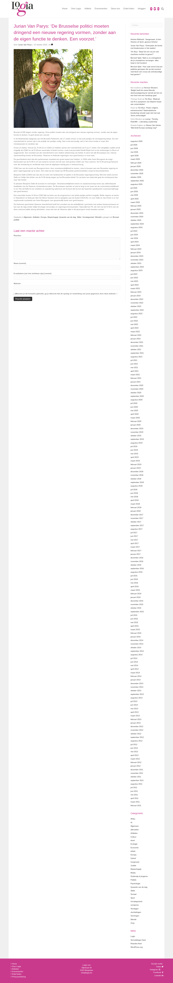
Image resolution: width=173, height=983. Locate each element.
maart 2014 (135, 673)
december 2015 (137, 601)
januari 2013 (136, 723)
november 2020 (137, 389)
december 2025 (137, 170)
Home (65, 8)
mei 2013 (134, 709)
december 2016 (137, 558)
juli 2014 (134, 658)
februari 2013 (136, 719)
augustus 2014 (136, 655)
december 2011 (137, 770)
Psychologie (135, 884)
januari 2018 (136, 511)
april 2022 (135, 328)
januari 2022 (136, 339)
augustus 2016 (136, 572)
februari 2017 (136, 551)
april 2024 (135, 242)
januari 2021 (136, 382)
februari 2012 (136, 762)
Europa (43, 217)
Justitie (133, 865)
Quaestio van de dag (67, 217)
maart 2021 (135, 375)
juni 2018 (134, 493)
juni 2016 (134, 579)
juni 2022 (134, 321)
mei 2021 (134, 367)
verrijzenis (135, 905)
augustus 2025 (136, 184)
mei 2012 (134, 752)
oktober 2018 (136, 479)
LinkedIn (157, 975)
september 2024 (137, 224)
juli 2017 (134, 533)
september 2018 (137, 482)
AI (131, 822)
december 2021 (137, 342)
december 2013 (137, 683)
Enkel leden (128, 8)
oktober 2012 (136, 734)
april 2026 (135, 156)
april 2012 (135, 755)
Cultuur (133, 837)
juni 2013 (134, 705)
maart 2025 (135, 202)
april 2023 (135, 285)
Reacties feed (136, 944)
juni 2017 (134, 536)
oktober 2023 (136, 263)
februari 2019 (136, 464)
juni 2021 (134, 364)
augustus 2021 (136, 357)
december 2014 (137, 640)
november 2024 (137, 217)
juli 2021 (134, 360)
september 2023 (137, 267)
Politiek (133, 880)
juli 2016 (134, 576)
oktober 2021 (136, 349)
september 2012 (137, 737)
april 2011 (134, 798)
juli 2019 (134, 446)
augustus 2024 (136, 227)
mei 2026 (134, 152)
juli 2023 (134, 274)
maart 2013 (135, 716)
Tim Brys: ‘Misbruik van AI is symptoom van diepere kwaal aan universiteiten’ (146, 101)
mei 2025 (134, 195)
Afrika (133, 819)
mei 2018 (134, 497)
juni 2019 (134, 450)
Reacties (17, 235)
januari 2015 (136, 637)
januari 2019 (136, 468)
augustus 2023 (136, 270)
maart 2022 (135, 332)
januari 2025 (136, 209)
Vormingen (135, 916)
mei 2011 (134, 795)
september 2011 (137, 780)
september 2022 (137, 310)
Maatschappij (52, 217)
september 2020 (137, 396)
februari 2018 (136, 507)
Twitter (158, 967)
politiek (16, 220)
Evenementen (101, 8)
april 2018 (135, 500)
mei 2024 (134, 238)
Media (133, 873)
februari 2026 (136, 163)
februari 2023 (136, 292)
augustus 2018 (136, 486)
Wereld (98, 217)
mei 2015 (134, 622)
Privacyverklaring (19, 977)
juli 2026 (134, 145)
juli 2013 (134, 701)
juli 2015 (134, 615)
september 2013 (137, 694)
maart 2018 (135, 504)
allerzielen (135, 830)
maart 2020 (135, 418)
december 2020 (137, 385)
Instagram (154, 970)
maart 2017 (135, 547)
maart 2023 (135, 288)
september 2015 (137, 612)
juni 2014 (134, 662)
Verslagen (135, 909)
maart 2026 (135, 159)
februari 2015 (136, 633)
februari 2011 (136, 805)
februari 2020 (136, 421)
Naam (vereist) (20, 263)
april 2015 (135, 626)
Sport (133, 898)
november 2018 (137, 475)
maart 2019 (135, 461)
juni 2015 (134, 619)
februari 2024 (136, 249)
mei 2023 (134, 281)
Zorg (132, 923)
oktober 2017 (136, 522)
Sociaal (133, 894)
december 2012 (137, 726)
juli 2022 (134, 317)
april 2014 (135, 669)
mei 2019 (134, 454)
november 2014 (137, 644)
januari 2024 (136, 252)
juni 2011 (134, 791)
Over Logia (76, 8)
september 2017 (137, 525)
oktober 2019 (136, 436)
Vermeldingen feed (138, 940)
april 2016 (135, 586)
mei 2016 (134, 583)
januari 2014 (136, 680)
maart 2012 (135, 759)
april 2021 (135, 371)
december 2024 (137, 213)
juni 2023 (134, 278)
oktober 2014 (136, 647)
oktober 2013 (136, 691)
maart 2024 (135, 245)
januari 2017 (136, 554)
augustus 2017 (136, 529)
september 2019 (137, 439)
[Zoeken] (160, 9)
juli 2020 (134, 403)
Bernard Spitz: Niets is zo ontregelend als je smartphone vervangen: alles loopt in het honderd (146, 60)
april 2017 (135, 543)
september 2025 (137, 181)
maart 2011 (135, 802)
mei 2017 (134, 540)
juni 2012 (134, 748)
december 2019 (137, 428)
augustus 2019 (136, 443)
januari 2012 (136, 766)
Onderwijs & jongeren (139, 876)
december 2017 (137, 515)
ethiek (133, 851)
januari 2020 (136, 425)
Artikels (87, 8)
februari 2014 (136, 676)
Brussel (116, 217)
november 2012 (137, 730)
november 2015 (137, 604)
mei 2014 (134, 665)
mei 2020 (134, 410)
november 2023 (137, 260)
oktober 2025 (136, 177)
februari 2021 (136, 378)
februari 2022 (136, 335)
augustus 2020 (136, 400)
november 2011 (137, 773)
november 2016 (137, 561)
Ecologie (134, 844)
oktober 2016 (136, 565)
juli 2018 (134, 490)
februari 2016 (136, 594)
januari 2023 (136, 296)
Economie (135, 848)
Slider (79, 217)
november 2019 (137, 432)
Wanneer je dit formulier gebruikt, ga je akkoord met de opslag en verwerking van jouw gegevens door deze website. (66, 294)
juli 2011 (134, 787)
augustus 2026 (136, 141)
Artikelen (36, 217)
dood (133, 840)
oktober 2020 (136, 393)
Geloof (133, 858)
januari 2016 (136, 597)
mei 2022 (134, 324)
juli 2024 (134, 231)
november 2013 (137, 687)
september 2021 (137, 353)
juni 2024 (134, 235)
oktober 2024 (136, 220)
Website (17, 283)
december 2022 (137, 299)
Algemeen (28, 217)
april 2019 (135, 457)
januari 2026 (136, 166)
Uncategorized (88, 217)
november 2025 (137, 173)
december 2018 (137, 472)
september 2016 (137, 568)
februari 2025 (136, 206)
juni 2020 (134, 407)
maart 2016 (135, 590)
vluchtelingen (136, 912)
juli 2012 (134, 744)
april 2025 (135, 199)
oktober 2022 (136, 306)
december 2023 (137, 256)
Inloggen (142, 8)
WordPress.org (137, 947)
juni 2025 (134, 191)
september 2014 (137, 651)
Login (133, 936)
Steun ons (115, 8)
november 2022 (137, 303)
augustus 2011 (136, 784)
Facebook (157, 972)
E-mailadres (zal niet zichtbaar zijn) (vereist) (32, 273)
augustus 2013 (136, 698)
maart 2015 (135, 629)
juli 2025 (134, 188)
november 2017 (137, 518)
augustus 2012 (136, 741)
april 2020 (135, 414)
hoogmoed (135, 862)
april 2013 (135, 712)
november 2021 (137, 346)
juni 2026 (134, 148)
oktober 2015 (136, 608)
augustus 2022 (136, 314)
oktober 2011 (136, 777)
